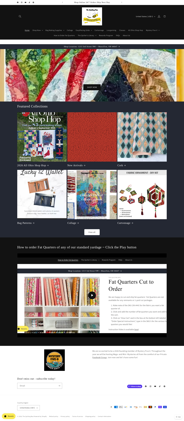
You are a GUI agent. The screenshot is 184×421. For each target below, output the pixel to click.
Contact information (104, 416)
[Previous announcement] (62, 2)
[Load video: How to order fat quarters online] (92, 295)
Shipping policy (90, 416)
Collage (71, 223)
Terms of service (77, 416)
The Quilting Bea (28, 416)
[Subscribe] (59, 386)
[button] (20, 16)
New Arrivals (75, 165)
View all (91, 232)
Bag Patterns (24, 223)
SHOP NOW (92, 87)
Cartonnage (123, 223)
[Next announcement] (122, 2)
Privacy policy (65, 416)
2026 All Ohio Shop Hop (31, 165)
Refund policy (53, 416)
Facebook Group (99, 357)
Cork (120, 165)
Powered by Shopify (40, 416)
